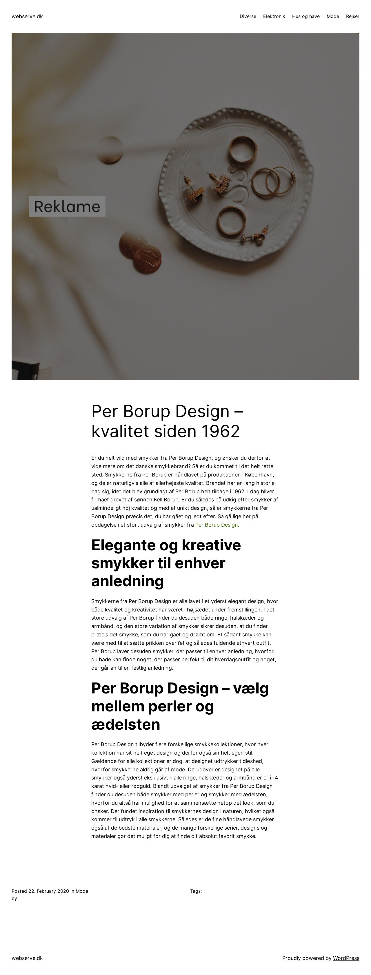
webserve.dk (27, 16)
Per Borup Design (216, 525)
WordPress (346, 958)
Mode (82, 891)
